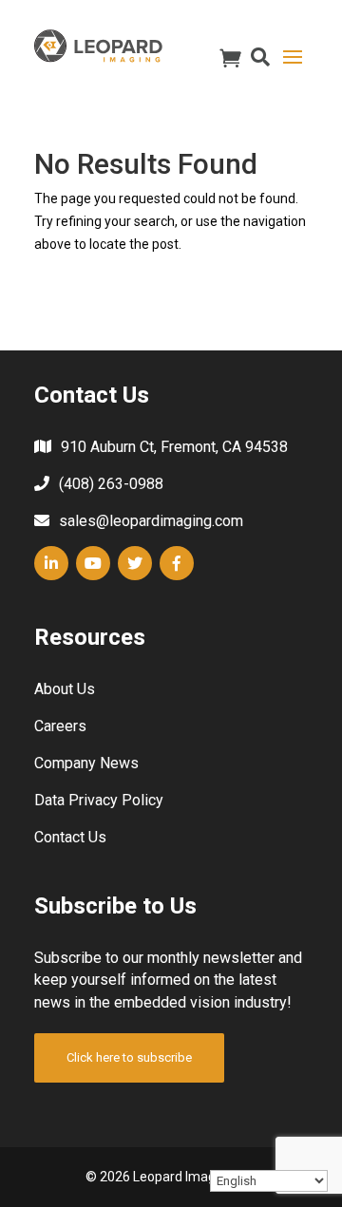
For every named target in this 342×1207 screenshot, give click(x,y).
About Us (64, 689)
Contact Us (70, 837)
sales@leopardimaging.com (151, 521)
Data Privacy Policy (98, 800)
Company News (86, 763)
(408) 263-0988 (111, 484)
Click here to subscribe (129, 1057)
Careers (60, 726)
